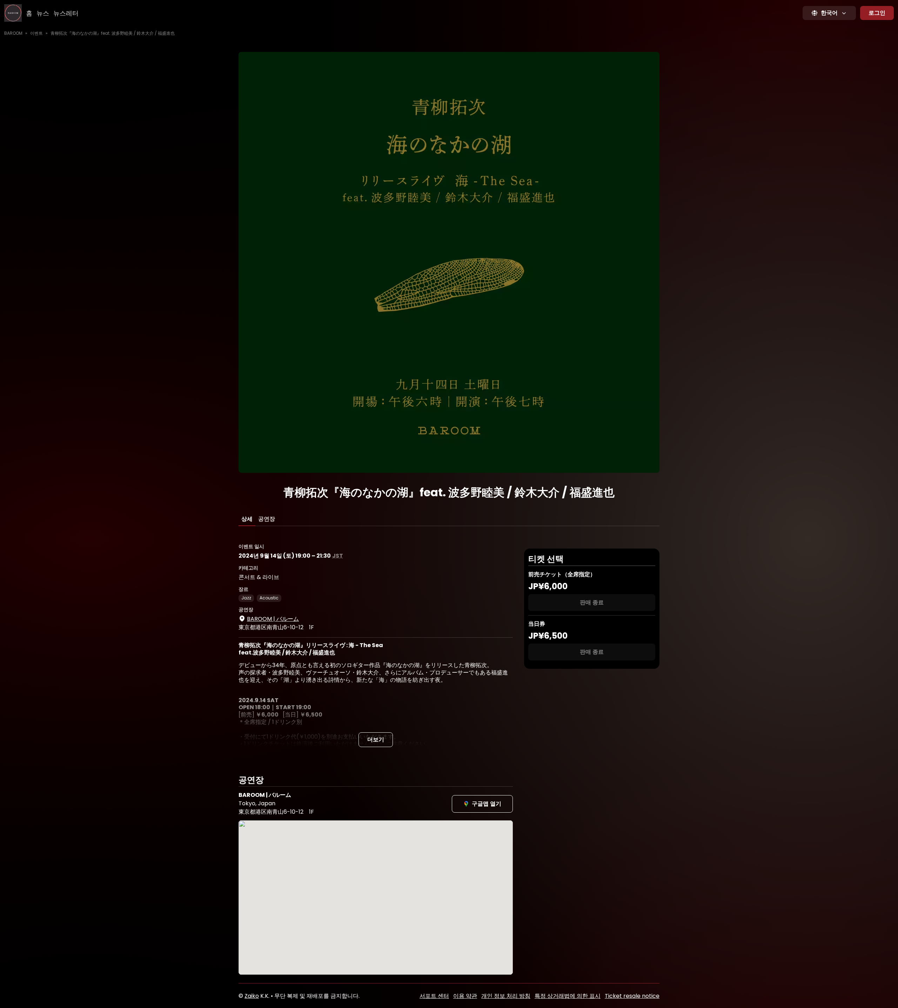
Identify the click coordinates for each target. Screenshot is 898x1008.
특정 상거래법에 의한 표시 (568, 996)
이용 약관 (465, 996)
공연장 (266, 519)
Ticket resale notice (632, 996)
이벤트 (36, 33)
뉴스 (42, 13)
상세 (247, 519)
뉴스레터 (66, 13)
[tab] (247, 519)
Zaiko (251, 996)
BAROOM (13, 33)
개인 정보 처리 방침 (505, 996)
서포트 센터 (434, 996)
